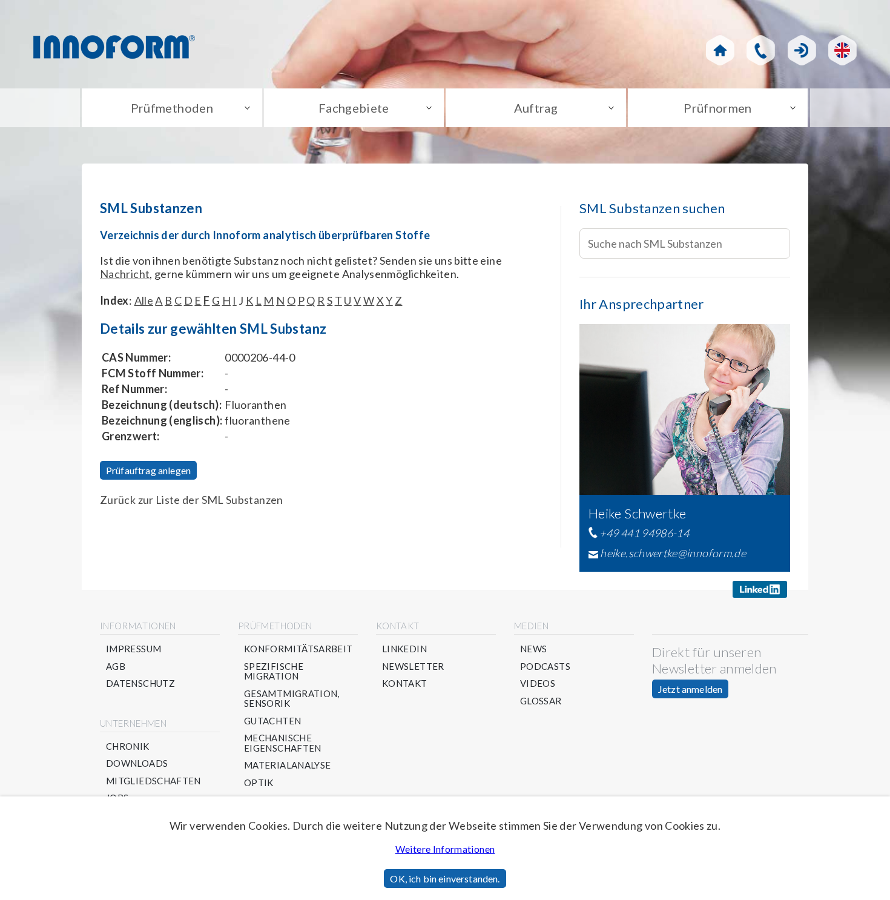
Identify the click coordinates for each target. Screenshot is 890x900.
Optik (259, 783)
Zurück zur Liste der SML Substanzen (191, 499)
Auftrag (536, 108)
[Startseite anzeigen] (720, 50)
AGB (115, 666)
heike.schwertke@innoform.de (673, 553)
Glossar (541, 701)
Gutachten (272, 721)
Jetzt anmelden (690, 689)
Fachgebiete (353, 108)
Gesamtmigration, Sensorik (292, 699)
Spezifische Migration (273, 671)
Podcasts (545, 666)
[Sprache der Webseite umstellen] (842, 50)
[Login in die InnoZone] (802, 50)
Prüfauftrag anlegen (148, 470)
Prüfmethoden (172, 108)
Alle (143, 300)
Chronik (128, 746)
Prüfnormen (718, 108)
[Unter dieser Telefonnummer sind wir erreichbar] (761, 50)
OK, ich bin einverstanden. (444, 878)
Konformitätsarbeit (298, 649)
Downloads (137, 763)
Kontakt (404, 683)
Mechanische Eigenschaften (282, 743)
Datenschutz (140, 683)
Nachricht (125, 273)
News (533, 649)
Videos (537, 683)
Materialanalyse (287, 765)
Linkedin (404, 649)
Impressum (133, 649)
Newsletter (413, 666)
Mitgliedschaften (153, 781)
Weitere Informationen (445, 849)
